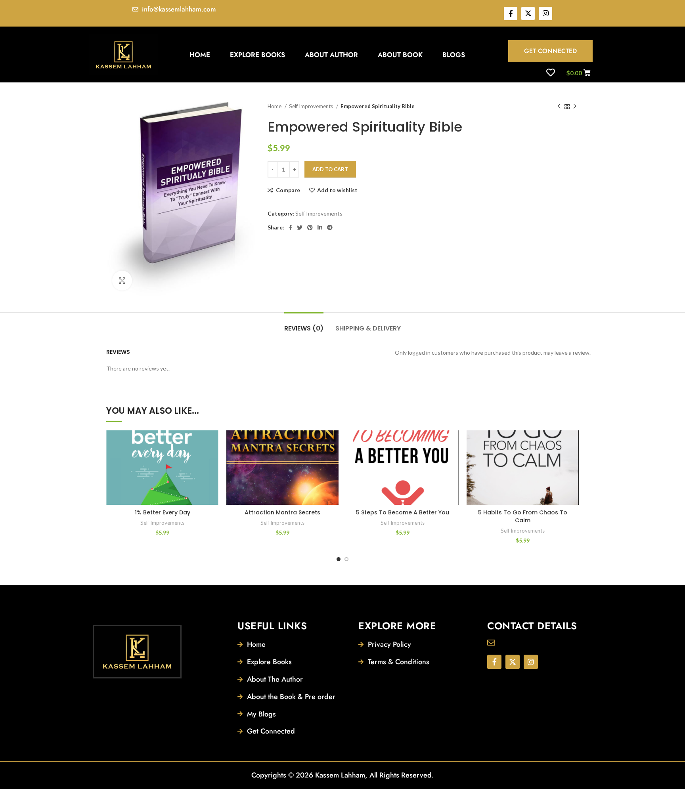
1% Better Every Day (162, 512)
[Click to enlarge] (122, 280)
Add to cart (330, 169)
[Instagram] (545, 13)
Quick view (212, 479)
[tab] (303, 324)
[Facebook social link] (290, 227)
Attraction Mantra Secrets (282, 512)
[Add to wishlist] (212, 443)
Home (199, 54)
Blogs (453, 54)
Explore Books (257, 54)
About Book (400, 54)
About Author (331, 54)
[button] (212, 461)
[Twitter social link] (300, 227)
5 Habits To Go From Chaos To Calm (522, 516)
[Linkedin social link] (320, 227)
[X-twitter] (528, 13)
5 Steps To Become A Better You (402, 512)
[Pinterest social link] (310, 227)
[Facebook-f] (510, 13)
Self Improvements (311, 106)
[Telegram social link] (330, 227)
